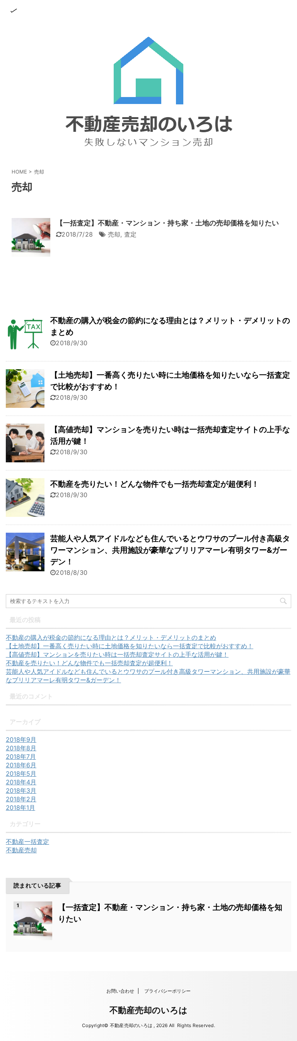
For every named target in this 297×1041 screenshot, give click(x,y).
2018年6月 (21, 765)
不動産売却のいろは (148, 1010)
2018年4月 (21, 782)
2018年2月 (21, 799)
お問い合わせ (120, 991)
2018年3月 (21, 790)
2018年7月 (21, 756)
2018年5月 (21, 773)
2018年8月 (21, 748)
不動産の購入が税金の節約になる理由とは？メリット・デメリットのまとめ (111, 637)
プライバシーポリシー (167, 991)
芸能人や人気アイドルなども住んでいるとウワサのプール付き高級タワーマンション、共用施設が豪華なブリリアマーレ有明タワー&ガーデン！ (170, 550)
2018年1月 (20, 807)
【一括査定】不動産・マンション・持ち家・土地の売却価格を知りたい (167, 223)
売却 (114, 234)
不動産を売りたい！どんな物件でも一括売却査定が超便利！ (154, 484)
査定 (130, 234)
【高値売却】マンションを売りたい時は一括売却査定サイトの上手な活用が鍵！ (117, 654)
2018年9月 (21, 739)
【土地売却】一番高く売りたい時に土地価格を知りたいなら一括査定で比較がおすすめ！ (129, 646)
